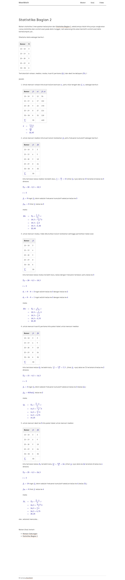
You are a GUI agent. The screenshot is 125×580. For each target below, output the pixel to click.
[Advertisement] (62, 559)
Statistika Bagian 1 (63, 27)
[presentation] (63, 73)
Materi (83, 3)
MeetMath (24, 2)
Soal (92, 3)
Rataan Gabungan (30, 534)
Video (101, 3)
